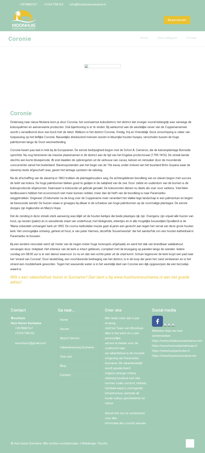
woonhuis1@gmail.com (30, 343)
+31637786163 (53, 4)
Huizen (64, 329)
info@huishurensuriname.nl (88, 4)
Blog (63, 366)
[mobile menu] (152, 20)
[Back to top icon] (190, 443)
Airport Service (69, 338)
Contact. (65, 375)
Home (144, 38)
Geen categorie (167, 38)
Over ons (66, 356)
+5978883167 (28, 4)
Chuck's (102, 443)
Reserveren (177, 20)
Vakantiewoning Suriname (77, 347)
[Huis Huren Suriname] (23, 20)
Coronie (191, 38)
